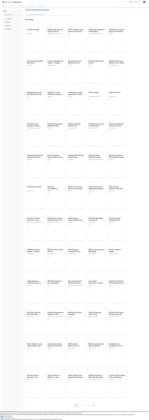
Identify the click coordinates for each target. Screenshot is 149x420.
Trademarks (43, 419)
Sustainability (130, 414)
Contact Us (20, 419)
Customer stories (22, 411)
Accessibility (123, 414)
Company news (89, 414)
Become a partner (100, 411)
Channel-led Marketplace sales (51, 413)
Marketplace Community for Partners (33, 413)
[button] (27, 14)
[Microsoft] (6, 2)
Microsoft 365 (27, 414)
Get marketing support (116, 411)
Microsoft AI (3, 414)
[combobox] (49, 14)
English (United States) (6, 416)
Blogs (15, 411)
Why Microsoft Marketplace (7, 411)
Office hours (29, 411)
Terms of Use (36, 419)
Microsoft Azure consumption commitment (74, 411)
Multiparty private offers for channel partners (70, 413)
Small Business (68, 414)
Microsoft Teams (48, 414)
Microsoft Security (11, 414)
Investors (106, 414)
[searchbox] (14, 14)
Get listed (107, 411)
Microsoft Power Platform (37, 414)
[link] (35, 37)
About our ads (49, 419)
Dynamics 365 (19, 414)
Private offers (58, 411)
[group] (28, 36)
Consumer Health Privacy (6, 419)
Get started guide (37, 411)
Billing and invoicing (90, 411)
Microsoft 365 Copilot (58, 414)
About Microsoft (81, 414)
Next (93, 405)
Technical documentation (48, 411)
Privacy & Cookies (28, 419)
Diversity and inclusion (114, 414)
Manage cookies (58, 419)
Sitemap (15, 419)
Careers (74, 414)
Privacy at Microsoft (98, 414)
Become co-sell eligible (18, 413)
